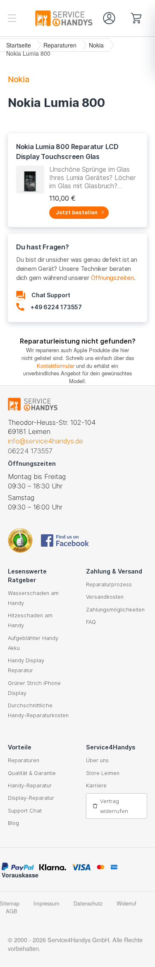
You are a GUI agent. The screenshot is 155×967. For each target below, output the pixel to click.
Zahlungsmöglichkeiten (115, 610)
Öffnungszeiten (112, 278)
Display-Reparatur (31, 798)
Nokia (96, 45)
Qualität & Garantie (32, 773)
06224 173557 (30, 451)
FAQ (91, 622)
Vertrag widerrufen (114, 806)
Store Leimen (102, 773)
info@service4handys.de (45, 441)
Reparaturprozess (109, 584)
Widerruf (126, 903)
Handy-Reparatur (30, 785)
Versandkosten (105, 597)
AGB (11, 911)
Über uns (97, 760)
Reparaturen (59, 45)
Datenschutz (88, 903)
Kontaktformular (55, 366)
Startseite (18, 45)
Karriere (96, 785)
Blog (13, 823)
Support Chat (25, 811)
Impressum (46, 903)
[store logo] (43, 18)
